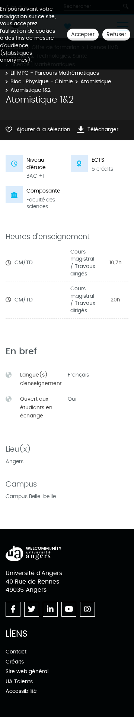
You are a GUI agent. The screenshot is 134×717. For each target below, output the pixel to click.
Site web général (27, 671)
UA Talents (19, 681)
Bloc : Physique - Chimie (41, 81)
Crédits (15, 662)
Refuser (116, 34)
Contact (16, 652)
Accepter (83, 34)
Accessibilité (21, 691)
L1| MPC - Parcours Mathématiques (54, 73)
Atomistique (95, 81)
